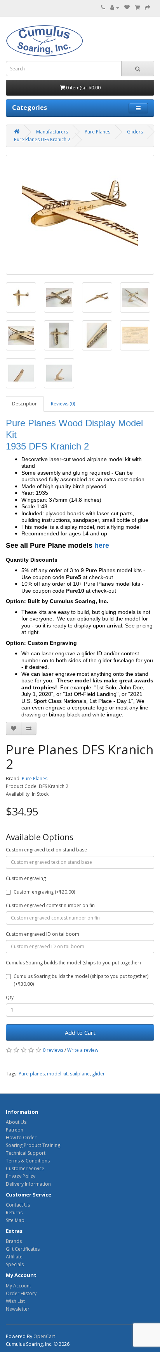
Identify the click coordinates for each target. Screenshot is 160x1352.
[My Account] (114, 7)
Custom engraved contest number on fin (50, 905)
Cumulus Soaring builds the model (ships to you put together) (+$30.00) (81, 980)
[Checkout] (147, 7)
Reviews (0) (63, 403)
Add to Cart (80, 1032)
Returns (14, 1212)
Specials (15, 1264)
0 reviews (53, 1050)
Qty (10, 997)
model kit (57, 1073)
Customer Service (25, 1168)
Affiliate (14, 1256)
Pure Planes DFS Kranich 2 (42, 139)
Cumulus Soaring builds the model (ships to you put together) (73, 962)
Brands (14, 1241)
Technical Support (25, 1153)
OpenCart (44, 1336)
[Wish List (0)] (127, 7)
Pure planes (32, 1073)
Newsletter (18, 1309)
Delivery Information (28, 1184)
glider (98, 1073)
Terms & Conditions (28, 1160)
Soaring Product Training (33, 1145)
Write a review (82, 1050)
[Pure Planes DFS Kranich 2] (80, 215)
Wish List (15, 1301)
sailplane (80, 1073)
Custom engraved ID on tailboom (42, 934)
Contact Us (18, 1205)
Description (25, 403)
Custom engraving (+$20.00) (44, 892)
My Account (18, 1285)
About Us (16, 1122)
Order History (21, 1293)
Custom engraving (26, 878)
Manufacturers (52, 131)
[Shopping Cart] (137, 7)
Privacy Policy (20, 1176)
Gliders (135, 131)
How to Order (21, 1137)
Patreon (14, 1129)
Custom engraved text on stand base (46, 849)
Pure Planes (97, 131)
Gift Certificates (23, 1249)
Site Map (15, 1220)
